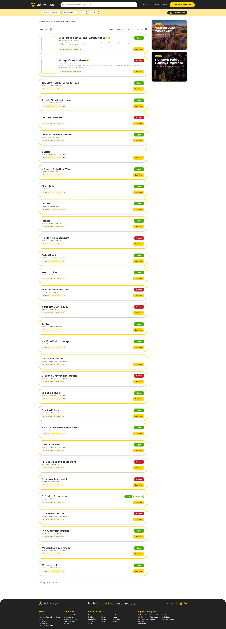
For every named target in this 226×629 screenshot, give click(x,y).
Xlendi (103, 621)
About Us (42, 615)
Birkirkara (91, 615)
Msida (90, 617)
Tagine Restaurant (52, 513)
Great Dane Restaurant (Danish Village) (83, 38)
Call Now (138, 49)
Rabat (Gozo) (93, 619)
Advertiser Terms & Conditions (50, 617)
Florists (140, 617)
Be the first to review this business (70, 49)
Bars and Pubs (155, 615)
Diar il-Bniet (48, 186)
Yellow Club (68, 623)
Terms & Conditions (46, 626)
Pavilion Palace (50, 410)
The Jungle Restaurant (55, 530)
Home (45, 12)
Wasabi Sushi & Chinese (56, 548)
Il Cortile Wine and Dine (55, 289)
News (157, 5)
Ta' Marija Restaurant (54, 479)
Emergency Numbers (71, 619)
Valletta (116, 621)
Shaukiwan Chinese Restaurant (60, 427)
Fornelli (45, 220)
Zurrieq (90, 623)
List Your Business (182, 4)
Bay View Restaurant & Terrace (60, 83)
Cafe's (152, 619)
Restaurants (142, 615)
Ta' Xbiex (91, 621)
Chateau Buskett (51, 117)
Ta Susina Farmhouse (54, 496)
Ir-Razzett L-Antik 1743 (54, 306)
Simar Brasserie (50, 444)
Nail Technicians (168, 619)
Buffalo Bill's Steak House (56, 100)
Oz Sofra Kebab (50, 393)
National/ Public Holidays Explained (169, 61)
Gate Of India (49, 255)
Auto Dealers (166, 617)
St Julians (116, 619)
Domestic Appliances (142, 622)
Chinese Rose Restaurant (56, 134)
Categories (147, 5)
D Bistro (46, 151)
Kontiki (45, 324)
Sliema (103, 619)
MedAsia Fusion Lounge (55, 341)
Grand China (49, 272)
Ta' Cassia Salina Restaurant (58, 461)
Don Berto (47, 203)
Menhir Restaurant (52, 358)
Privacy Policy (43, 623)
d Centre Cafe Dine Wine (56, 169)
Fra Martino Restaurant (55, 238)
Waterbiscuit (49, 565)
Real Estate (154, 617)
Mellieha (116, 615)
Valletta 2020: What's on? (165, 29)
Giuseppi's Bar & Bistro (72, 60)
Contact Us (43, 621)
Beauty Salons (143, 619)
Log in (164, 5)
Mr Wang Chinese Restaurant (59, 375)
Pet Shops (165, 615)
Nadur (115, 617)
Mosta (103, 617)
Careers (41, 619)
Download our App (70, 615)
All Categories (69, 617)
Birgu (102, 615)
